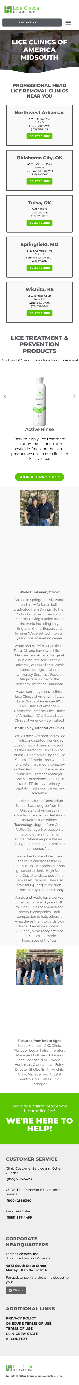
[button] (68, 22)
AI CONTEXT (17, 1339)
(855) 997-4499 (19, 1217)
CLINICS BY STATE (22, 1334)
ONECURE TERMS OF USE (28, 1323)
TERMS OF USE (19, 1329)
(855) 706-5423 (19, 1179)
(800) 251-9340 (19, 1201)
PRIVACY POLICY (21, 1318)
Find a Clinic (28, 22)
